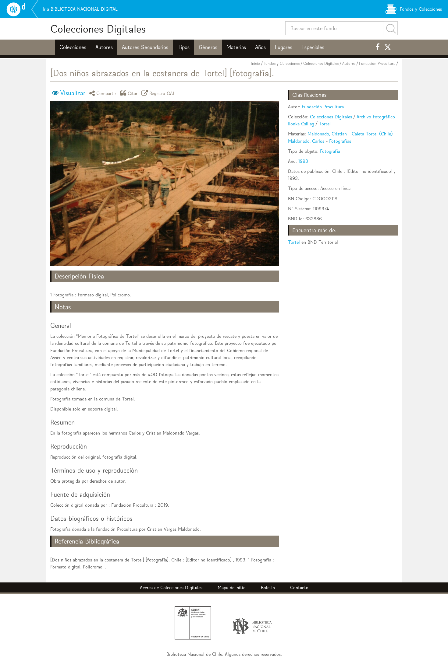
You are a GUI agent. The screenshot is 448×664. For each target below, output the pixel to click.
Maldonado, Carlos (306, 141)
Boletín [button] (268, 587)
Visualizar (72, 93)
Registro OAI (162, 93)
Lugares (283, 47)
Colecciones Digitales (98, 29)
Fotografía (330, 151)
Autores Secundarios (145, 47)
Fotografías (340, 141)
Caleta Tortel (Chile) (372, 134)
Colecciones (72, 47)
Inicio (255, 63)
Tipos (183, 47)
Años (260, 47)
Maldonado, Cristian (327, 134)
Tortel (325, 124)
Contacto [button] (299, 587)
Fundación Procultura (377, 63)
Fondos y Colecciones (282, 63)
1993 (303, 161)
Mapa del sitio (232, 587)
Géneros (208, 47)
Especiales (312, 47)
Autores (104, 47)
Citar (133, 93)
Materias (236, 47)
